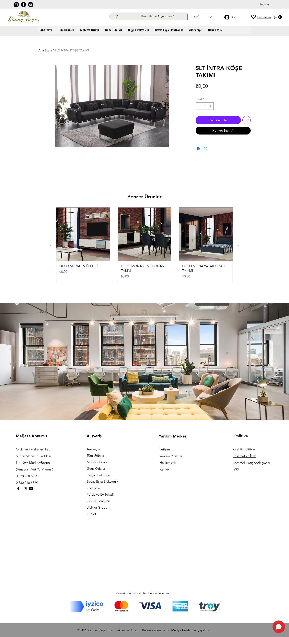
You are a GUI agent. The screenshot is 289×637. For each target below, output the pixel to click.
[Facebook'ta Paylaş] (198, 148)
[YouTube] (30, 4)
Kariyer (165, 469)
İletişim (165, 449)
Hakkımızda (168, 463)
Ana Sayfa (45, 50)
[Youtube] (31, 488)
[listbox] (200, 17)
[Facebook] (23, 4)
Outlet (91, 514)
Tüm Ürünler (95, 456)
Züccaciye (94, 488)
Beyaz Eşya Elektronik (102, 481)
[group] (144, 244)
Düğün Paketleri (98, 475)
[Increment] (210, 106)
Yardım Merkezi (171, 456)
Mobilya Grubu (98, 462)
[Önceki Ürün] (50, 244)
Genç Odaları (96, 468)
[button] (200, 17)
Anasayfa (93, 449)
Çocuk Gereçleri (98, 501)
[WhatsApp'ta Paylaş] (205, 148)
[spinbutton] (204, 106)
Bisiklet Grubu (97, 507)
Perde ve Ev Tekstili (100, 494)
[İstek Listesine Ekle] (246, 120)
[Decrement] (198, 106)
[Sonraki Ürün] (238, 244)
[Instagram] (16, 4)
